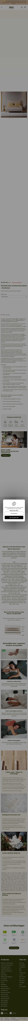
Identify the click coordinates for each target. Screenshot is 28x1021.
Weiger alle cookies (14, 510)
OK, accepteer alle (14, 517)
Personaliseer (14, 513)
